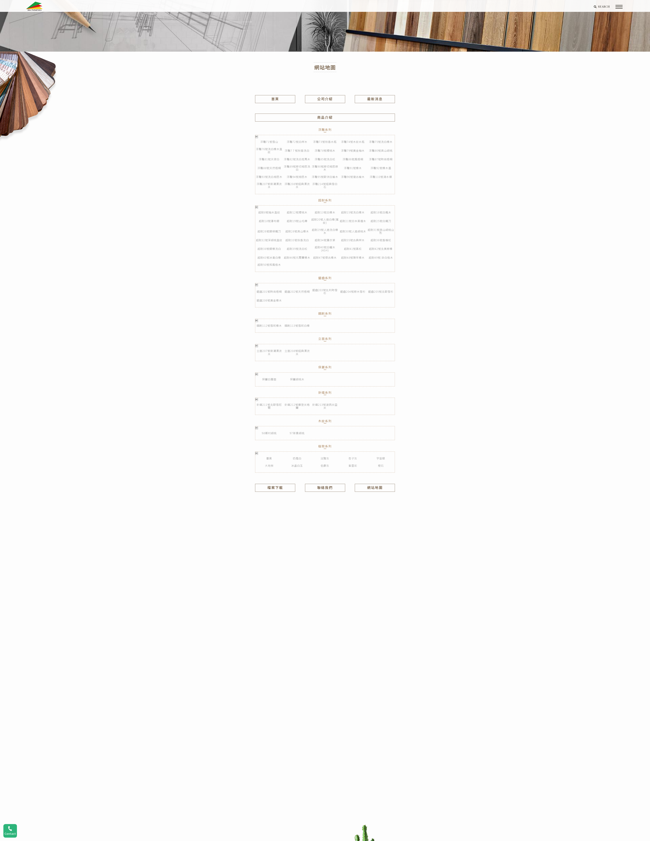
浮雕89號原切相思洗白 (297, 167)
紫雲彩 (353, 465)
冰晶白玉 (297, 465)
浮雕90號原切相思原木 (325, 167)
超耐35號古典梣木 (353, 240)
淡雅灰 (325, 458)
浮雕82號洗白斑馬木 (297, 159)
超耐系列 (325, 200)
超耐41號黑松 (353, 249)
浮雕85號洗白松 (325, 159)
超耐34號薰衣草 (325, 240)
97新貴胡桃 (297, 433)
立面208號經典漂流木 (297, 352)
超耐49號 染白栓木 (381, 257)
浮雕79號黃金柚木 (353, 150)
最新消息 (375, 98)
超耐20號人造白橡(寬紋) (325, 220)
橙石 (381, 465)
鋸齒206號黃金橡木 (269, 300)
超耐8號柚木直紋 (269, 212)
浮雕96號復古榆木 (353, 177)
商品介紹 (325, 117)
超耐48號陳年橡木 (353, 257)
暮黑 (269, 458)
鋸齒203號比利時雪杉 (325, 291)
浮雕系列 (325, 129)
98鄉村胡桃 (269, 433)
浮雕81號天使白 (269, 159)
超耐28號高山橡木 (297, 231)
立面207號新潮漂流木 (269, 352)
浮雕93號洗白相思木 (269, 177)
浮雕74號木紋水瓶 (353, 142)
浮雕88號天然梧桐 (269, 168)
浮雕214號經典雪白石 (325, 185)
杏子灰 (353, 458)
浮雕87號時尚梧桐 (381, 159)
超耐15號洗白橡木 (353, 212)
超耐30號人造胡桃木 (353, 231)
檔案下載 (275, 487)
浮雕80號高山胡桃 (381, 150)
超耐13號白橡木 (325, 212)
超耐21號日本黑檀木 (353, 221)
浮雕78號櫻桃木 (325, 150)
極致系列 (325, 446)
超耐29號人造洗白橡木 (325, 231)
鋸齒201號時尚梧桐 (269, 291)
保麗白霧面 (269, 379)
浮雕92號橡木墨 (381, 168)
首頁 (275, 98)
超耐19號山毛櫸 (297, 221)
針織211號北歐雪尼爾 (269, 406)
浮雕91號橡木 (353, 168)
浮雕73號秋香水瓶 (325, 142)
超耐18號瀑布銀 (269, 221)
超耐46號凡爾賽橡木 (297, 257)
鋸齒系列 (325, 278)
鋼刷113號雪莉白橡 (297, 326)
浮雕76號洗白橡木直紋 (269, 150)
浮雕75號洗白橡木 (381, 142)
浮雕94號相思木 (297, 177)
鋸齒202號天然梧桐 (297, 291)
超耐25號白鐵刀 (381, 221)
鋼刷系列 (325, 313)
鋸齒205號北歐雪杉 (380, 291)
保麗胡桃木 (297, 379)
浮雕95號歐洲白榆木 (325, 177)
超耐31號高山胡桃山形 (381, 231)
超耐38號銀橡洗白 (269, 249)
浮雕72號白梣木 (297, 142)
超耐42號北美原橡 (381, 249)
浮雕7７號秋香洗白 (297, 150)
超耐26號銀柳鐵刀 (269, 231)
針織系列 (325, 392)
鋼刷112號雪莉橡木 (269, 326)
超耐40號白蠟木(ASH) (325, 248)
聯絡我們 (325, 487)
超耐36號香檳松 (381, 240)
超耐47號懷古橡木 (325, 257)
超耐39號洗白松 (297, 249)
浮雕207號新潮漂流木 (269, 185)
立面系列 (325, 338)
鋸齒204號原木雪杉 (352, 291)
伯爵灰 (325, 465)
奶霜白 (297, 458)
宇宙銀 (380, 458)
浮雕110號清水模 (381, 177)
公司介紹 (325, 98)
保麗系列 (325, 367)
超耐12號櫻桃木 (297, 212)
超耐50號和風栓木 (269, 265)
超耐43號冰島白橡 (269, 257)
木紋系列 (325, 421)
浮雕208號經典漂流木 (297, 185)
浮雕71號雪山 (269, 142)
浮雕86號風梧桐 (353, 159)
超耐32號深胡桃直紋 (269, 240)
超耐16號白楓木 (381, 212)
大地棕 (269, 465)
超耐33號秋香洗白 (297, 240)
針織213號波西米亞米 (325, 406)
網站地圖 (375, 487)
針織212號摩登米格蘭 (297, 406)
